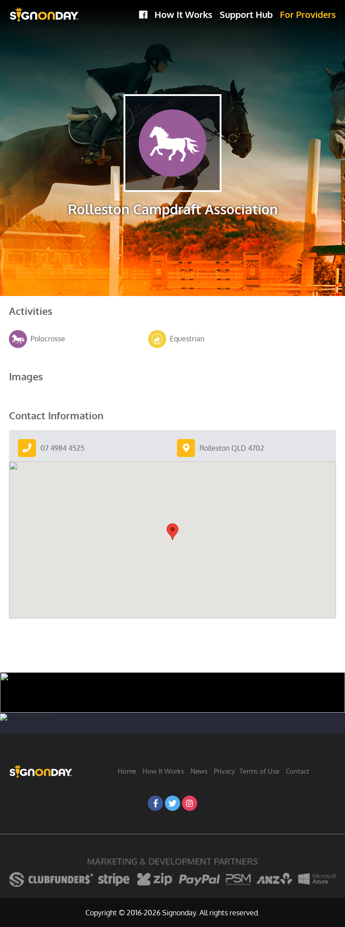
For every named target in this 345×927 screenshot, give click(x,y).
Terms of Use (259, 771)
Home (127, 771)
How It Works (183, 14)
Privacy (224, 771)
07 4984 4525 (62, 448)
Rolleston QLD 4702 (231, 448)
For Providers (308, 14)
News (199, 771)
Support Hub (246, 14)
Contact (297, 771)
